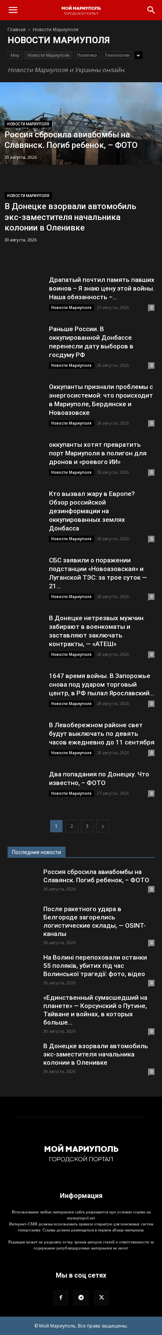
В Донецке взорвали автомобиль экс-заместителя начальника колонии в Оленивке (95, 1054)
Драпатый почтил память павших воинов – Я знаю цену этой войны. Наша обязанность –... (101, 288)
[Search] (151, 10)
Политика (87, 55)
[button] (13, 10)
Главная (17, 29)
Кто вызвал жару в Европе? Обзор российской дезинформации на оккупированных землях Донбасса (92, 511)
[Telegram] (81, 1297)
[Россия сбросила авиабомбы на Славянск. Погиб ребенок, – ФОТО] (81, 152)
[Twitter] (101, 1297)
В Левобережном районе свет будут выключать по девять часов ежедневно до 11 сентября (101, 733)
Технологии (117, 55)
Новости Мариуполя (48, 55)
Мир (15, 55)
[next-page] (102, 826)
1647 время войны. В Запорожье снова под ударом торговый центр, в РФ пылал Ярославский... (101, 684)
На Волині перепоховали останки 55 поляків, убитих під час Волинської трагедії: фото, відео (95, 966)
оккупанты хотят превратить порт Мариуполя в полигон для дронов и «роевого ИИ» (98, 453)
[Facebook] (60, 1297)
